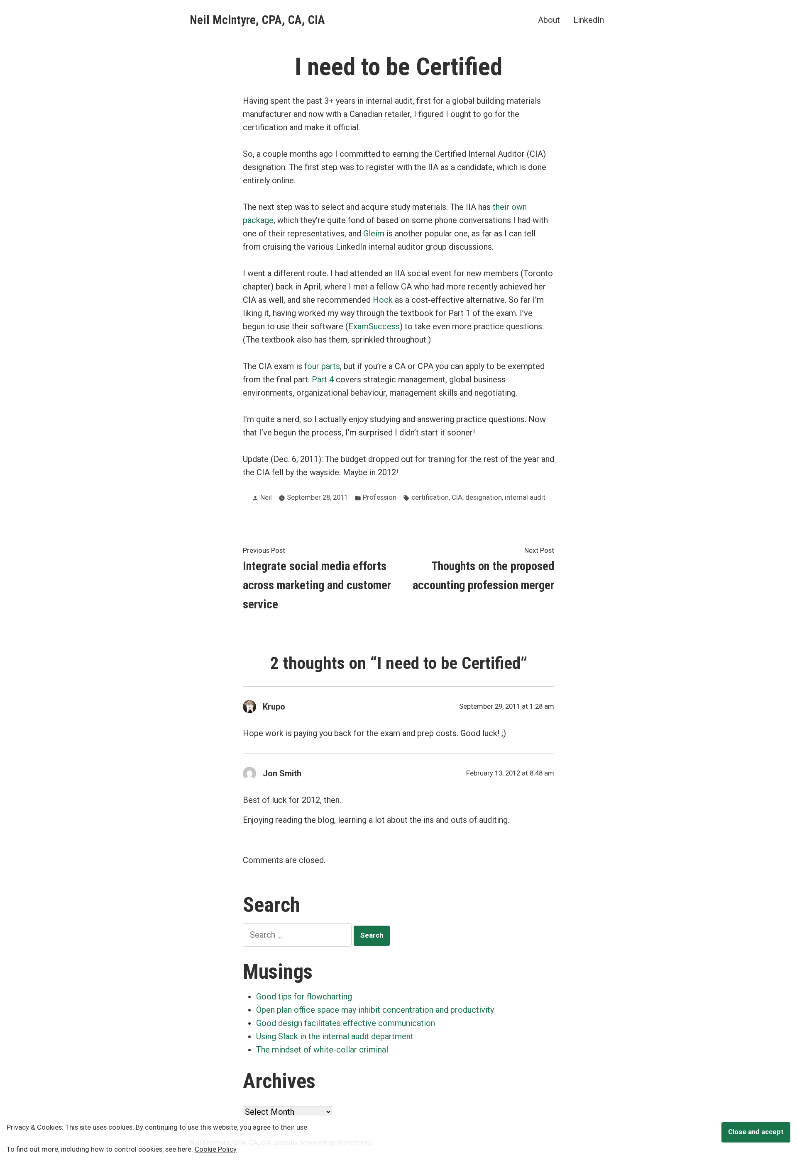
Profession (379, 497)
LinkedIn (588, 20)
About (549, 20)
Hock (383, 300)
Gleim (373, 233)
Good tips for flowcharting (304, 997)
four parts (322, 366)
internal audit (525, 497)
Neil (266, 497)
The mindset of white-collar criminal (322, 1050)
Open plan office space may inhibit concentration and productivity (375, 1010)
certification (430, 497)
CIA (457, 497)
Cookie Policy (216, 1149)
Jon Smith (282, 773)
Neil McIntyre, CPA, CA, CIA (257, 20)
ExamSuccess (374, 326)
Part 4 (323, 379)
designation (483, 497)
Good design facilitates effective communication (345, 1023)
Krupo (274, 707)
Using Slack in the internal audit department (334, 1036)
